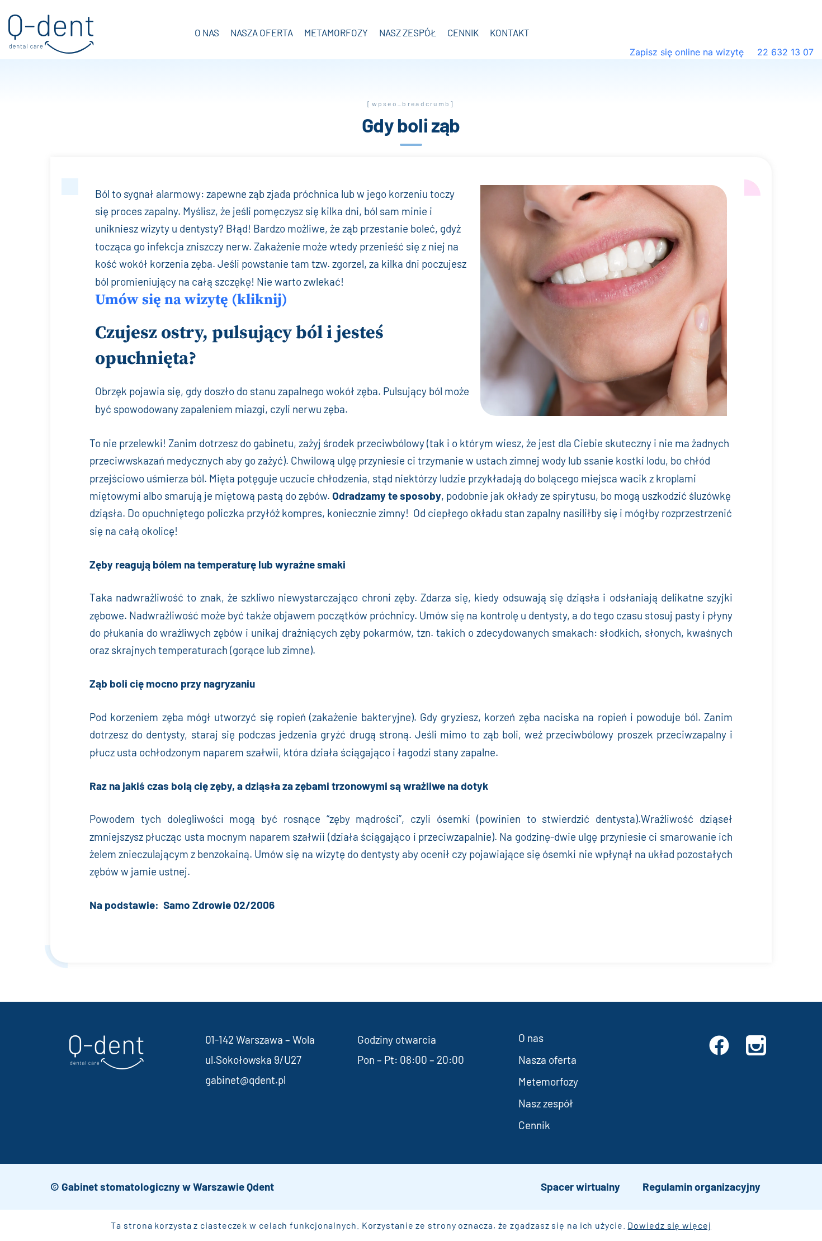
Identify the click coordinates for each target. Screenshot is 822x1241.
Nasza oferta (261, 32)
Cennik (463, 32)
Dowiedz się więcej (669, 1225)
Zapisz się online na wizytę (688, 52)
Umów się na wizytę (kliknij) (191, 300)
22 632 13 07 (784, 52)
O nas (207, 32)
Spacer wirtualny (580, 1186)
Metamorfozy (336, 32)
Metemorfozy (548, 1081)
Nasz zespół (407, 32)
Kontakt (510, 32)
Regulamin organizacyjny (701, 1186)
